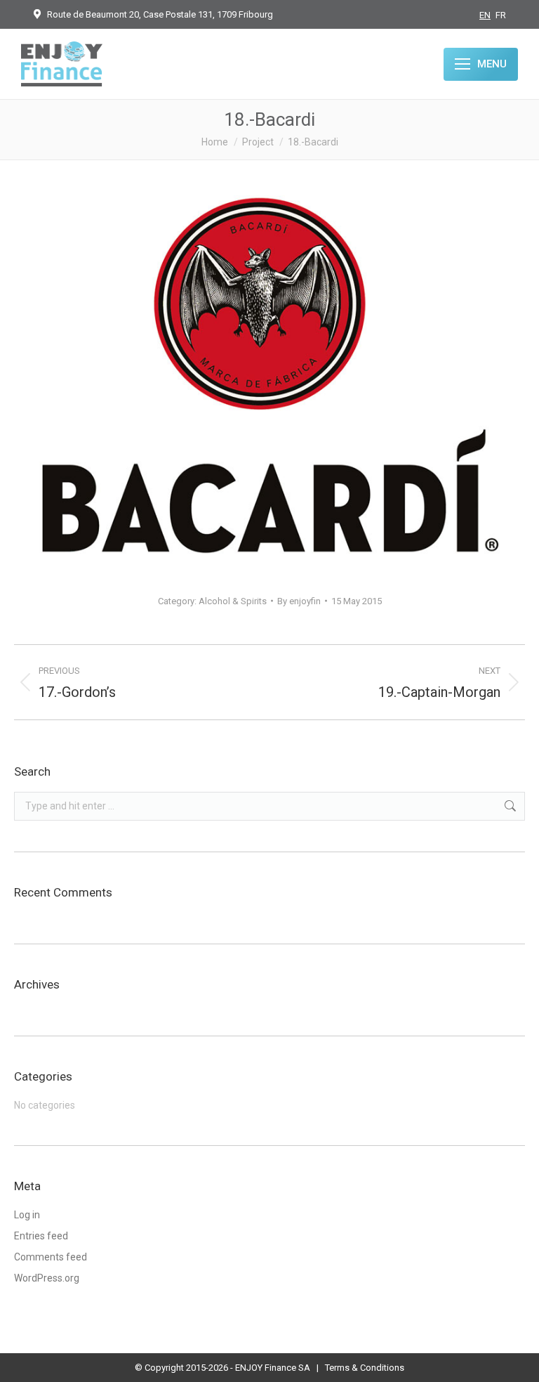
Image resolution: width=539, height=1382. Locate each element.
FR (500, 15)
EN (485, 15)
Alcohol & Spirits (233, 601)
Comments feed (50, 1257)
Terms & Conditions (364, 1367)
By (299, 601)
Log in (27, 1214)
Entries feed (41, 1235)
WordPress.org (46, 1278)
